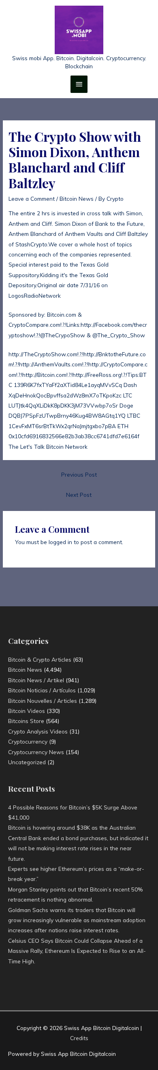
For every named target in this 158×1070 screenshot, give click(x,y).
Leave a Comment (32, 198)
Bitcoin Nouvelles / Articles (42, 700)
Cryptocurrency (27, 741)
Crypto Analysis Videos (38, 731)
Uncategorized (27, 762)
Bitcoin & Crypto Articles (39, 659)
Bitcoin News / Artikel (36, 680)
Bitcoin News (77, 198)
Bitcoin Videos (26, 710)
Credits (79, 1037)
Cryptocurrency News (36, 751)
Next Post (79, 494)
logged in (60, 541)
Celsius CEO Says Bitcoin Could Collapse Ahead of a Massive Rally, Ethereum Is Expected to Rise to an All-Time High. (77, 951)
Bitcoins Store (26, 720)
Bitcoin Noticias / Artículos (42, 690)
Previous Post (79, 474)
